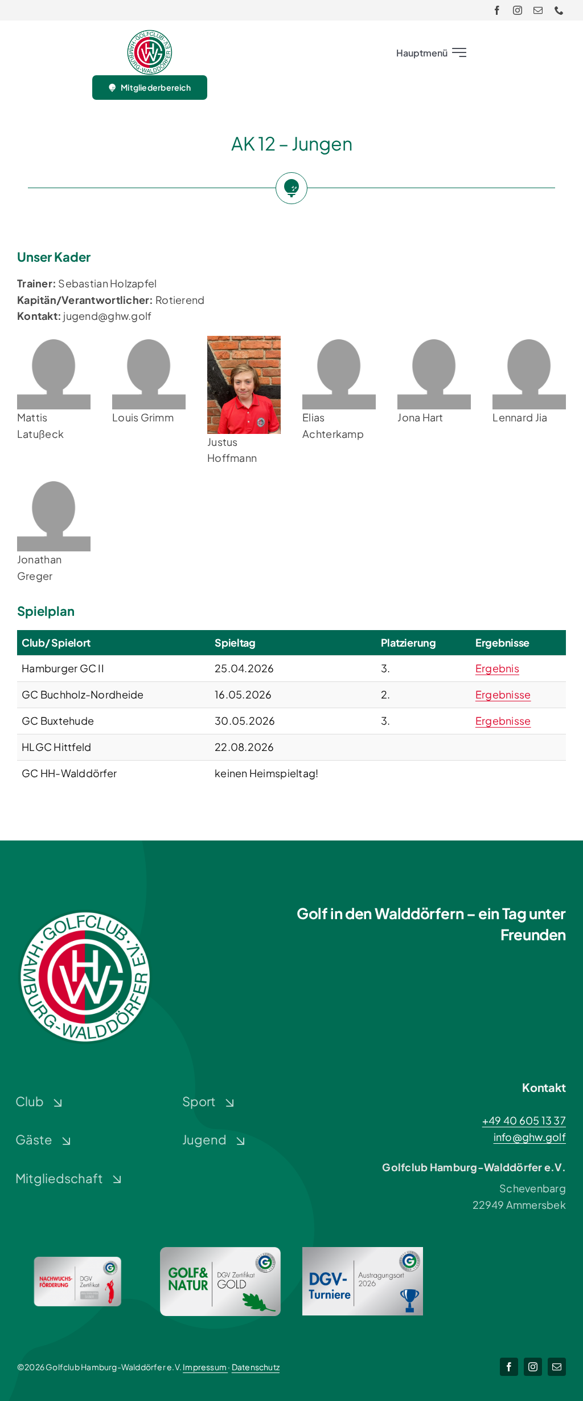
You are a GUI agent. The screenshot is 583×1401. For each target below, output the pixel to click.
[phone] (559, 10)
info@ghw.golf (530, 1136)
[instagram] (517, 10)
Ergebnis (497, 668)
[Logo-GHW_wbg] (150, 34)
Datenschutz (256, 1367)
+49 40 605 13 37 (524, 1120)
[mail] (538, 10)
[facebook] (497, 10)
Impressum (205, 1367)
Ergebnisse (503, 694)
